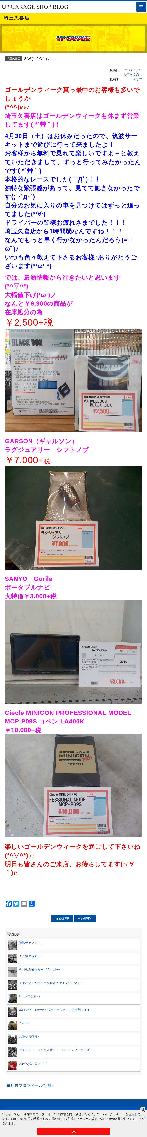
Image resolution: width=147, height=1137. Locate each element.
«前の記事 (62, 918)
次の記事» (85, 918)
